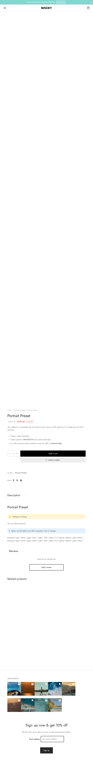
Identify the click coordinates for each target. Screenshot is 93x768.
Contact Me (60, 2)
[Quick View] (23, 604)
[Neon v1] (19, 633)
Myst (63, 613)
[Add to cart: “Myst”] (70, 604)
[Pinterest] (21, 480)
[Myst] (74, 598)
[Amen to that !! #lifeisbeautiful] (55, 705)
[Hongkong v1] (19, 598)
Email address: (35, 739)
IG (47, 443)
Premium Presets (19, 410)
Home (9, 410)
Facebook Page (56, 443)
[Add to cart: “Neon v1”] (15, 639)
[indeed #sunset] (14, 705)
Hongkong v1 (12, 613)
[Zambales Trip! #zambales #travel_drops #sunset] (28, 705)
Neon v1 (10, 648)
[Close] (91, 2)
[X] (17, 480)
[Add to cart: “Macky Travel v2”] (42, 604)
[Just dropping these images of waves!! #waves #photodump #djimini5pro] (55, 689)
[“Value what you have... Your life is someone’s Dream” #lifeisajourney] (41, 705)
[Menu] (4, 8)
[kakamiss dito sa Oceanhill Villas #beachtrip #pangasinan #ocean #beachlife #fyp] (14, 689)
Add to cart (53, 453)
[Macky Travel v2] (46, 598)
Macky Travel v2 (41, 613)
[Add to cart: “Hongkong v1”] (15, 604)
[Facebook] (13, 480)
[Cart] (88, 8)
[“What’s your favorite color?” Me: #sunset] (28, 689)
